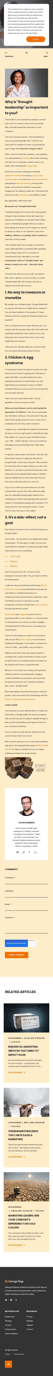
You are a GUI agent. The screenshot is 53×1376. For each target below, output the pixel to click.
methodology (24, 195)
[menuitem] (15, 1312)
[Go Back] (26, 52)
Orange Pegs (31, 166)
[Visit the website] (23, 852)
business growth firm (39, 179)
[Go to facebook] (29, 852)
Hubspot (26, 158)
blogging (22, 614)
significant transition (13, 175)
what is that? (25, 639)
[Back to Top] (8, 1364)
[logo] (14, 1281)
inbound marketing (24, 183)
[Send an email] (18, 852)
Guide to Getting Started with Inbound (20, 699)
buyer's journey (41, 605)
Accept (36, 39)
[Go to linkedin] (35, 852)
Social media (10, 614)
